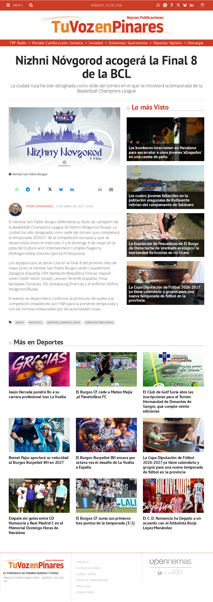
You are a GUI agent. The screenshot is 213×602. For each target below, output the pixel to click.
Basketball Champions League (63, 322)
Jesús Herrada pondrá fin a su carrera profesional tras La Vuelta (37, 394)
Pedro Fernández (39, 206)
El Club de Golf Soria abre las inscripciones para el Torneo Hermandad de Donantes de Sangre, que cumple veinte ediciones (168, 401)
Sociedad (96, 42)
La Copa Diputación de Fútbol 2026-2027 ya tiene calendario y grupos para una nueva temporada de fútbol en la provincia (164, 293)
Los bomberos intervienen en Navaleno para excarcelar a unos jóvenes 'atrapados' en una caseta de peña (165, 152)
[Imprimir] (100, 189)
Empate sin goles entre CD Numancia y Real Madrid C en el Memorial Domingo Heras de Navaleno (36, 525)
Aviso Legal (83, 586)
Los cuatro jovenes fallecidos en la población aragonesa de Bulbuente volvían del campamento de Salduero (161, 200)
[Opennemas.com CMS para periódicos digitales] (170, 567)
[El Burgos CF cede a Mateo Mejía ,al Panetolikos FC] (106, 369)
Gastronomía (138, 42)
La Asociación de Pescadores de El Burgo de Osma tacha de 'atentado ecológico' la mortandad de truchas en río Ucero (164, 248)
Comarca (76, 42)
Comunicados (85, 592)
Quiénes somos (86, 574)
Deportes (161, 42)
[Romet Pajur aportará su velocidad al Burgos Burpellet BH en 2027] (39, 435)
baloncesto (35, 322)
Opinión (176, 42)
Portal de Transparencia (92, 580)
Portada (38, 42)
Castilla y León (57, 42)
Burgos (20, 322)
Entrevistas (117, 42)
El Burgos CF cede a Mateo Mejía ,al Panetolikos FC (104, 394)
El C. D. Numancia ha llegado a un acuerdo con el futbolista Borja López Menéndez (172, 523)
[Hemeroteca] (202, 5)
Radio (22, 42)
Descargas (195, 42)
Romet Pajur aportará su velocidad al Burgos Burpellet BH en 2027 (38, 460)
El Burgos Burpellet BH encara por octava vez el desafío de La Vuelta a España (105, 462)
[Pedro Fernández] (15, 209)
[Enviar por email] (111, 189)
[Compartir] (159, 5)
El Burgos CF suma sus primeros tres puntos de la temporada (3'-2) (105, 521)
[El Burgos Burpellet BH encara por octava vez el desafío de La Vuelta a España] (106, 435)
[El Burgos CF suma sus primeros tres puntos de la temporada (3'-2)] (106, 495)
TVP (13, 42)
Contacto (82, 562)
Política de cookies (88, 568)
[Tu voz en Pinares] (106, 25)
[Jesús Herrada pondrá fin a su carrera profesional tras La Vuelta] (39, 369)
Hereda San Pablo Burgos (99, 322)
